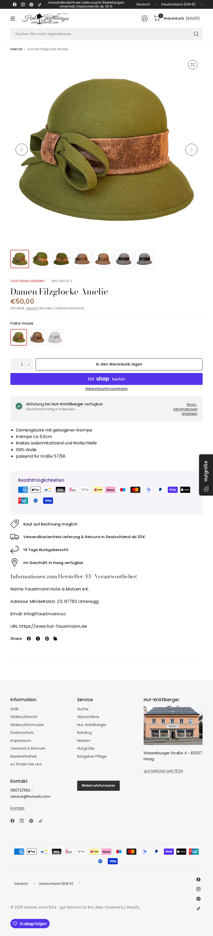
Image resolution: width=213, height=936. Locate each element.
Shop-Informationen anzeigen (185, 409)
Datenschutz (22, 732)
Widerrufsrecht (24, 716)
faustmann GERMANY (27, 281)
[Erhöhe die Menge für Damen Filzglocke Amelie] (29, 365)
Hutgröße (86, 748)
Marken (83, 740)
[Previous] (22, 150)
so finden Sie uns (26, 764)
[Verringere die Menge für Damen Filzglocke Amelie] (14, 365)
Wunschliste (88, 716)
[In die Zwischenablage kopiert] (55, 638)
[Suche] (196, 34)
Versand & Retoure (27, 748)
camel (37, 337)
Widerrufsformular (27, 724)
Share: (16, 639)
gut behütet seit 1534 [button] (163, 770)
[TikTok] (39, 4)
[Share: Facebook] (28, 638)
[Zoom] (192, 64)
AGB (14, 709)
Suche (83, 709)
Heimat (16, 49)
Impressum (20, 740)
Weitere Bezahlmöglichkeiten (106, 389)
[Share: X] (38, 638)
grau (55, 337)
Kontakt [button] (17, 808)
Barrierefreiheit (23, 756)
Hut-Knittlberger (91, 724)
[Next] (191, 150)
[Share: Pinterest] (47, 638)
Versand (31, 308)
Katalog (84, 732)
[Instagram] (23, 4)
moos (18, 337)
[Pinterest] (31, 4)
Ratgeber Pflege (92, 756)
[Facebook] (14, 4)
